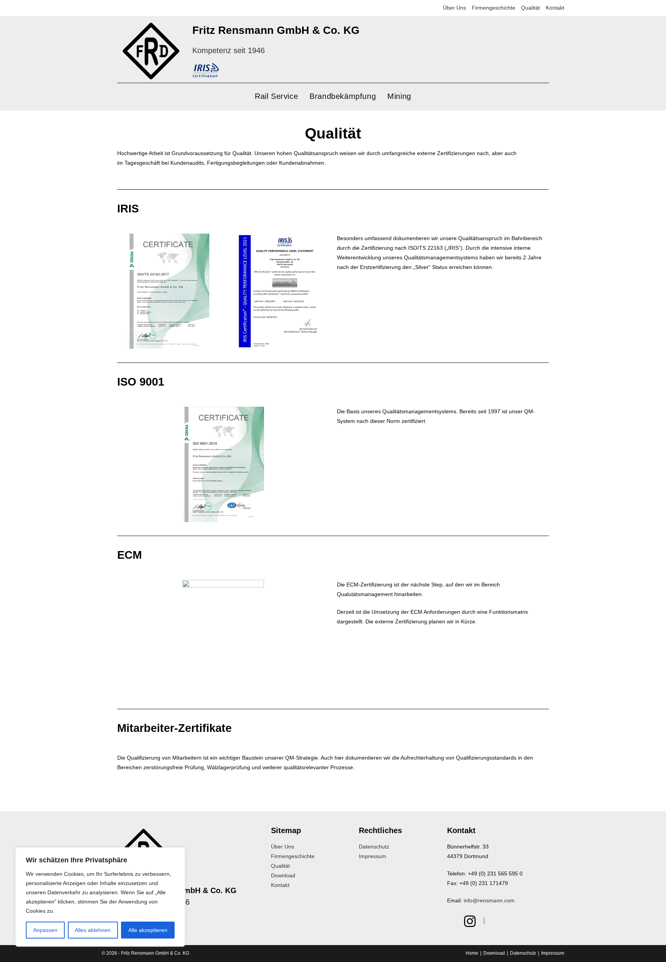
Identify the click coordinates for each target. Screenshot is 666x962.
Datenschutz (374, 846)
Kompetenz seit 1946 (228, 50)
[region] (100, 897)
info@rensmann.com (489, 900)
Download (283, 875)
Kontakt (555, 8)
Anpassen (45, 930)
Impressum (372, 856)
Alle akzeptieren (147, 930)
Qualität (530, 8)
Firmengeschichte (493, 8)
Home (472, 953)
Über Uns (454, 8)
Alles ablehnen (93, 930)
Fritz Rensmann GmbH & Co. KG (276, 30)
